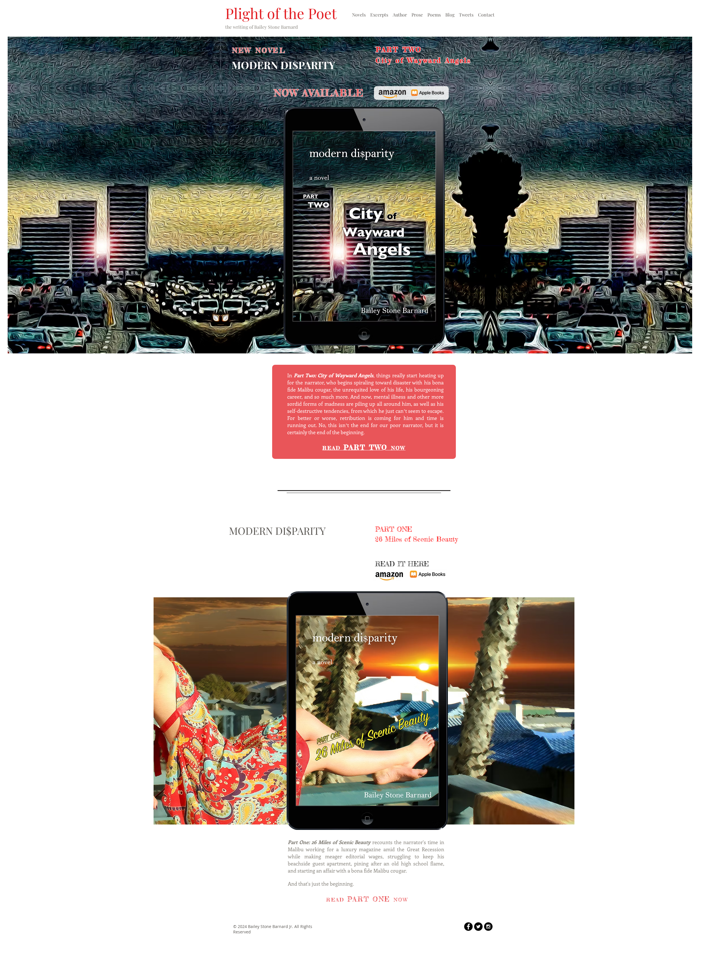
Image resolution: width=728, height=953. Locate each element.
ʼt (405, 410)
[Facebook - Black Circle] (468, 926)
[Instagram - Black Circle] (488, 926)
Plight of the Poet (281, 13)
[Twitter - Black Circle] (478, 926)
